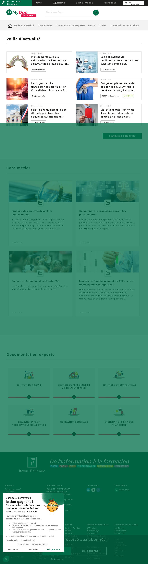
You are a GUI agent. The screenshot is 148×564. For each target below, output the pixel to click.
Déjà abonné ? (91, 550)
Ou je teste (56, 559)
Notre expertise (11, 491)
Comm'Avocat (120, 530)
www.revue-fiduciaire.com (56, 491)
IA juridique (59, 3)
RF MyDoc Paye (93, 530)
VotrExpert (119, 528)
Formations (110, 3)
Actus (39, 3)
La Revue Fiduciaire (73, 528)
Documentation (84, 3)
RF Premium (91, 528)
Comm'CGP (119, 533)
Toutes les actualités (122, 136)
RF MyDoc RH (92, 533)
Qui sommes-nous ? (13, 489)
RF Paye (68, 530)
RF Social (68, 533)
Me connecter (133, 3)
